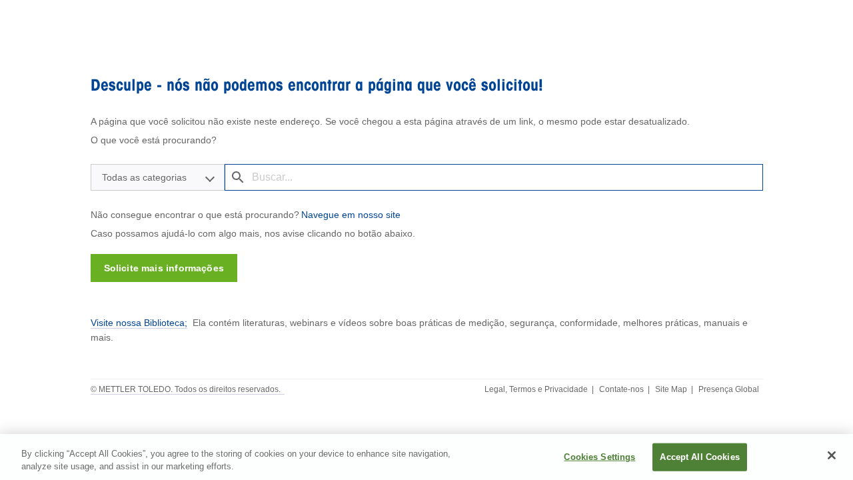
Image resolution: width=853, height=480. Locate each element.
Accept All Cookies (699, 457)
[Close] (831, 455)
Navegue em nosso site (351, 214)
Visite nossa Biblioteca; (139, 322)
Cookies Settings (599, 457)
